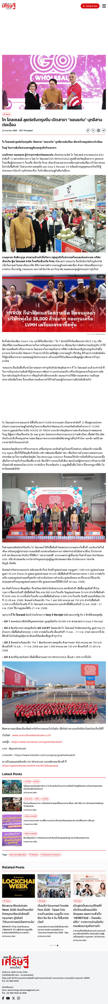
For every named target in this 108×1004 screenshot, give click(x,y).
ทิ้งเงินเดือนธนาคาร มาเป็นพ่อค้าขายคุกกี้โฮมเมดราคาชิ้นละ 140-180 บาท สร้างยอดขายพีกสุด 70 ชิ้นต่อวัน (63, 805)
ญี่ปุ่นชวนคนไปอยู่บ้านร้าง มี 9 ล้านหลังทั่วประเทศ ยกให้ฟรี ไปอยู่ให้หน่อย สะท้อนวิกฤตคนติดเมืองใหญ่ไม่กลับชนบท (62, 787)
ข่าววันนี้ (27, 781)
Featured (28, 798)
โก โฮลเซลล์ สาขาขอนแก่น (50, 854)
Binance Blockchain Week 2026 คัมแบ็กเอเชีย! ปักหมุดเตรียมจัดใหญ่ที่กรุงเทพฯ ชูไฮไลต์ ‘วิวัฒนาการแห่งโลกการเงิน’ (18, 913)
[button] (50, 945)
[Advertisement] (55, 32)
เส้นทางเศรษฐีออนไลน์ (17, 854)
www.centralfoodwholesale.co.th (31, 735)
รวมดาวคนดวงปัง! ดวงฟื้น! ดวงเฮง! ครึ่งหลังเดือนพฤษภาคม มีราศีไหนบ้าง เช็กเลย (59, 820)
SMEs (37, 798)
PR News (6, 114)
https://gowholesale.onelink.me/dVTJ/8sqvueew (30, 765)
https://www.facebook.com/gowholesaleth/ (37, 742)
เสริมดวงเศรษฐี (30, 816)
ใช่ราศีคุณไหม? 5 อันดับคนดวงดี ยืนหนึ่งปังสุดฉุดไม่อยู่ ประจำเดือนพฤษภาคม (56, 837)
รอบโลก (36, 781)
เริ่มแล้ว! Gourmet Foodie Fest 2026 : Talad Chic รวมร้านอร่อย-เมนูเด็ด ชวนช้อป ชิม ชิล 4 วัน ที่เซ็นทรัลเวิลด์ (53, 913)
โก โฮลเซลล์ (33, 854)
